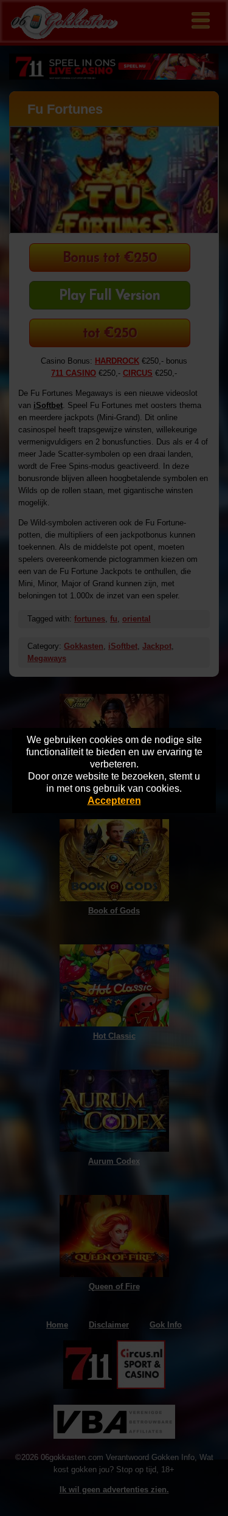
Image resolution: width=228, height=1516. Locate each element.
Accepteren (114, 800)
